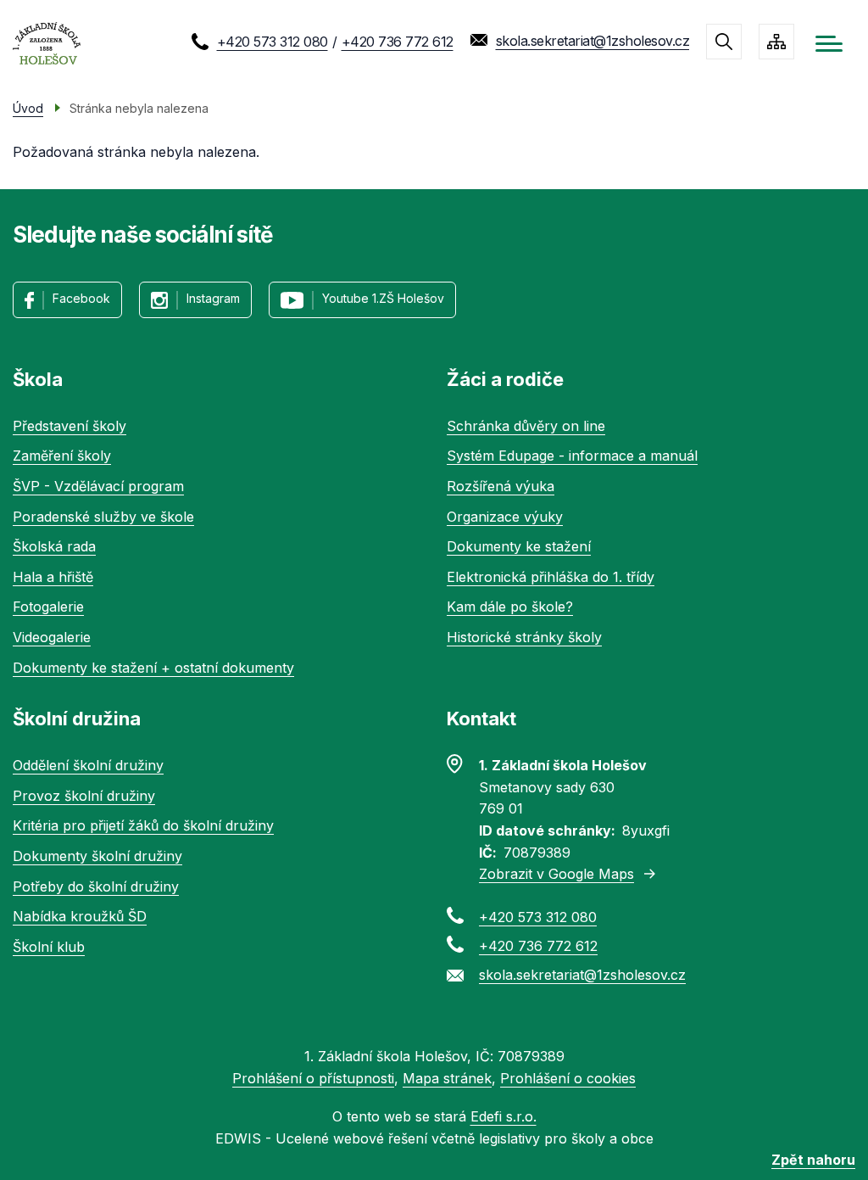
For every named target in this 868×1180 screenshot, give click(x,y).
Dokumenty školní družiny (97, 855)
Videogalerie (52, 637)
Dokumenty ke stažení (519, 546)
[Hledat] (724, 41)
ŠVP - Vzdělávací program (98, 486)
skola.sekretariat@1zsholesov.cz (593, 40)
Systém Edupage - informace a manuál (572, 455)
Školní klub (49, 946)
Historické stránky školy (524, 637)
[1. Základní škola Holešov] (47, 43)
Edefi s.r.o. (503, 1116)
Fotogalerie (48, 606)
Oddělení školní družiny (88, 765)
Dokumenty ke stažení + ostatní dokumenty (153, 667)
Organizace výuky (505, 516)
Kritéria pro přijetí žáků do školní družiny (143, 825)
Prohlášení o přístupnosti (313, 1078)
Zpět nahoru (813, 1159)
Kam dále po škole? (510, 606)
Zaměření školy (62, 455)
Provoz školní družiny (84, 795)
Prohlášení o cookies (568, 1078)
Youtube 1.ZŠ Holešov (383, 298)
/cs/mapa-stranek (776, 41)
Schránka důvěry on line (526, 425)
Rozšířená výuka (500, 486)
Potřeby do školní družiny (96, 886)
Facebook (81, 298)
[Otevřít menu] (829, 44)
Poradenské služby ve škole (103, 516)
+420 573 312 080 (272, 41)
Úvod (28, 108)
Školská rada (54, 546)
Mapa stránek (447, 1078)
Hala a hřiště (53, 576)
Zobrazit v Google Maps (556, 873)
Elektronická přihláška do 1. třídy (550, 576)
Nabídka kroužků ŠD (80, 916)
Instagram (213, 298)
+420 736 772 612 (397, 41)
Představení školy (69, 425)
